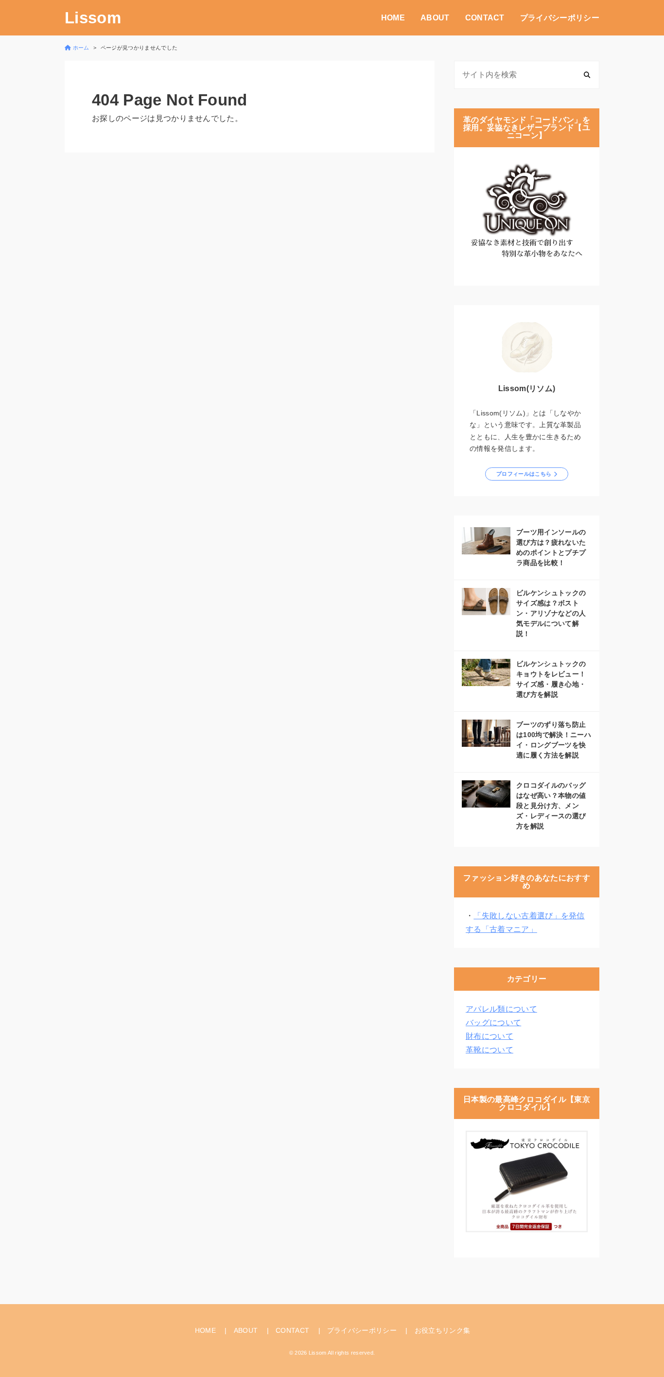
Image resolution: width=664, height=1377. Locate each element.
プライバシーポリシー (559, 18)
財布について (489, 1036)
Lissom (93, 18)
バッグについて (493, 1022)
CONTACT (485, 18)
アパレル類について (501, 1009)
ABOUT (435, 18)
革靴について (489, 1050)
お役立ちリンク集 (443, 1330)
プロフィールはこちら (523, 474)
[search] (587, 74)
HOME (393, 18)
